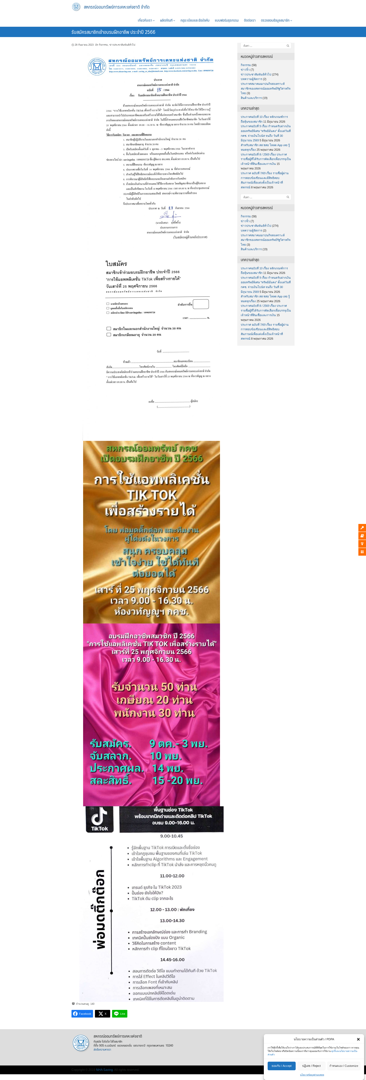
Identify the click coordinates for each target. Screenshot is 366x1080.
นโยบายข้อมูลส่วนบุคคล (312, 1075)
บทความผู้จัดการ (251, 79)
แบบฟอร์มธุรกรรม (227, 20)
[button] (358, 1039)
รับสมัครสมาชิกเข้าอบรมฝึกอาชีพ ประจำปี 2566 (113, 32)
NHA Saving (104, 1069)
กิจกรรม (103, 44)
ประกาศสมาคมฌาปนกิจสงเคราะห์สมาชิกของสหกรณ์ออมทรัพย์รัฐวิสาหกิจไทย (266, 88)
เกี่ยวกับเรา (145, 20)
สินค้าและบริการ (251, 98)
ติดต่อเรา (250, 20)
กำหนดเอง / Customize (343, 1066)
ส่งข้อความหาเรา (102, 1049)
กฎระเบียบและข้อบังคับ (195, 20)
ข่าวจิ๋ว (245, 69)
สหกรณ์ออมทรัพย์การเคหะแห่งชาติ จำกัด (117, 7)
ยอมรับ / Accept (281, 1066)
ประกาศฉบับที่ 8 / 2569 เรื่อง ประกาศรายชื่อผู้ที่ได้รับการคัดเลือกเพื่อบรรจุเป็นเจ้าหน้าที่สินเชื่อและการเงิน (266, 159)
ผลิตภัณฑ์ (166, 20)
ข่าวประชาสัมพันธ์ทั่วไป (122, 44)
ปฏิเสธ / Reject (311, 1066)
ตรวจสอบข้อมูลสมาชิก (275, 20)
